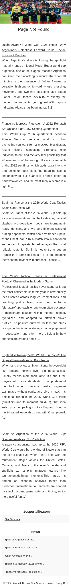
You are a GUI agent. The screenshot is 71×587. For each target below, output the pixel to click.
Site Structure (12, 519)
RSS (65, 583)
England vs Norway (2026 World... (24, 563)
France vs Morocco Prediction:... (23, 571)
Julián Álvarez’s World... (18, 555)
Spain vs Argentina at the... (20, 539)
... (50, 107)
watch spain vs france (41, 234)
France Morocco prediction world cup (30, 139)
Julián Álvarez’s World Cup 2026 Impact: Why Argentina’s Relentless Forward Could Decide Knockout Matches (34, 50)
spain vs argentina (17, 444)
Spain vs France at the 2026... (22, 547)
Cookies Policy (54, 583)
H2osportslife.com (21, 583)
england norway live (23, 370)
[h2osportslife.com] (35, 12)
